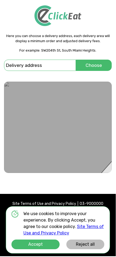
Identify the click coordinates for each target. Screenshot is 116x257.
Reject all (85, 244)
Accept (35, 244)
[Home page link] (58, 15)
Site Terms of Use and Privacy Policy (44, 203)
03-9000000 (91, 203)
